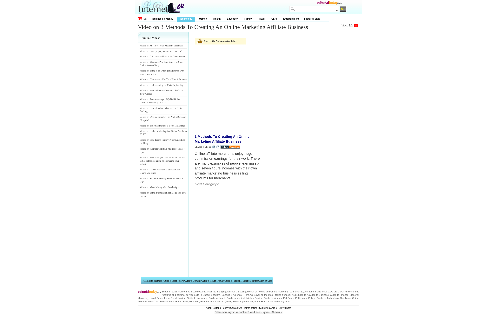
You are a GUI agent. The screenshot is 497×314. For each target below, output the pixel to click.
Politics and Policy (305, 298)
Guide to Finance (339, 295)
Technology (186, 18)
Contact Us (236, 308)
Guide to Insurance (197, 298)
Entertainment (291, 18)
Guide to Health (208, 280)
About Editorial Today (217, 308)
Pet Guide (288, 298)
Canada (226, 295)
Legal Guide (156, 298)
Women (203, 18)
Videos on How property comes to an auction (160, 51)
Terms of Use (250, 308)
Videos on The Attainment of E (154, 125)
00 (160, 102)
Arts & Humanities (263, 301)
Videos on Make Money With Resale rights (160, 187)
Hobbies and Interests (211, 301)
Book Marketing (176, 125)
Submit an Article (268, 308)
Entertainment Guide (171, 301)
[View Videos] (356, 25)
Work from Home (256, 291)
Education (232, 18)
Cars (274, 18)
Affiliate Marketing (236, 291)
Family (248, 18)
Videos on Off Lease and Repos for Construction (162, 56)
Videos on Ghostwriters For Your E (156, 79)
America (237, 295)
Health (217, 18)
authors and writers (318, 291)
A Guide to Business (152, 280)
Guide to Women (192, 280)
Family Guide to (224, 280)
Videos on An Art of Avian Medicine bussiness (161, 45)
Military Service (254, 298)
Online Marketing (279, 291)
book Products (180, 79)
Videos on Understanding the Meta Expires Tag (161, 85)
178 (164, 102)
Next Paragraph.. (208, 184)
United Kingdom (211, 295)
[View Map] (145, 18)
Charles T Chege (203, 147)
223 (144, 134)
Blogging (221, 291)
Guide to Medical (236, 298)
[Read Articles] (351, 25)
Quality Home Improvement (239, 301)
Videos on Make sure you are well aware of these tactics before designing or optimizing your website (162, 161)
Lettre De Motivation (175, 298)
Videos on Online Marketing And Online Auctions (163, 131)
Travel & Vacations (243, 280)
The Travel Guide (349, 298)
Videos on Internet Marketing (153, 148)
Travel (261, 18)
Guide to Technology (173, 280)
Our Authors (285, 308)
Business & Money (162, 18)
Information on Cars (262, 280)
